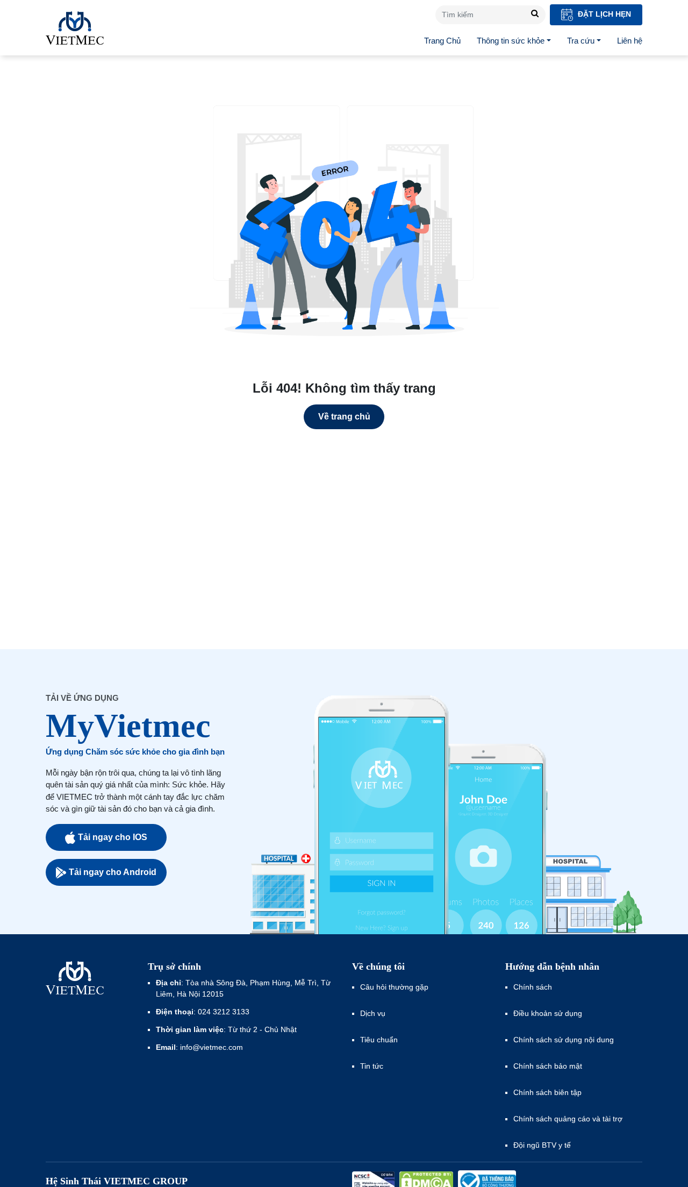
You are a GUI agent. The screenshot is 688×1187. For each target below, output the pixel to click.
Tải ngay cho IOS (112, 837)
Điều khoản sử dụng (547, 1013)
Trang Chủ (442, 40)
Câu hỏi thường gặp (394, 987)
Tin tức (371, 1066)
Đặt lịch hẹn (603, 14)
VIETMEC (75, 28)
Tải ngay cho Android (112, 872)
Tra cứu (580, 40)
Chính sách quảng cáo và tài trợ (567, 1118)
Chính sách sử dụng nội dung (563, 1039)
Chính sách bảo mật (547, 1066)
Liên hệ (629, 40)
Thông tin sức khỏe (510, 40)
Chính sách (532, 987)
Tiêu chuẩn (379, 1039)
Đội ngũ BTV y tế (542, 1145)
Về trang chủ (344, 416)
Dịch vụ (372, 1013)
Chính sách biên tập (548, 1092)
